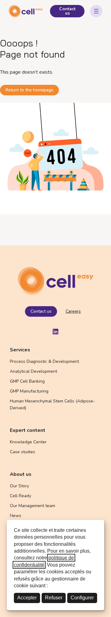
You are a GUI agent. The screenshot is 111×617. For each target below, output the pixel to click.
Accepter (27, 597)
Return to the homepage (29, 90)
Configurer (82, 597)
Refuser (53, 597)
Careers (73, 311)
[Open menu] (96, 11)
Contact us (67, 11)
